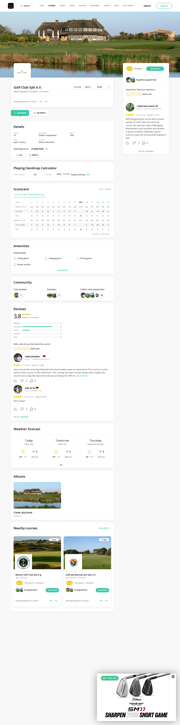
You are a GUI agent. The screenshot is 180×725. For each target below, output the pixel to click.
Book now (52, 590)
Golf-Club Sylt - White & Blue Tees (29, 194)
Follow (77, 87)
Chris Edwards (32, 356)
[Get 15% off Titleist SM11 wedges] (136, 697)
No (46, 101)
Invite (87, 87)
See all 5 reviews (21, 417)
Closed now (37, 149)
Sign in (147, 6)
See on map (44, 92)
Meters (108, 189)
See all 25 (103, 528)
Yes (40, 101)
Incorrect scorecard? (101, 234)
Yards (101, 189)
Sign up (164, 6)
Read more (82, 376)
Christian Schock (146, 106)
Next (168, 124)
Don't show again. (137, 719)
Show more (62, 270)
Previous (123, 124)
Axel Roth (30, 388)
